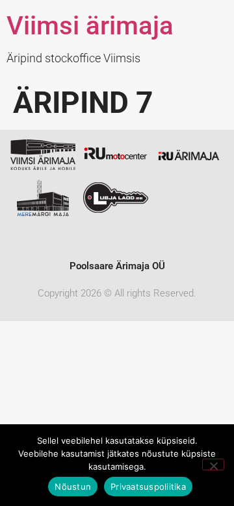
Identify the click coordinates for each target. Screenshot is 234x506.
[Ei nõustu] (213, 464)
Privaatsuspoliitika (148, 486)
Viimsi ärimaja (90, 25)
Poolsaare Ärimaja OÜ (117, 266)
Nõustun (73, 486)
